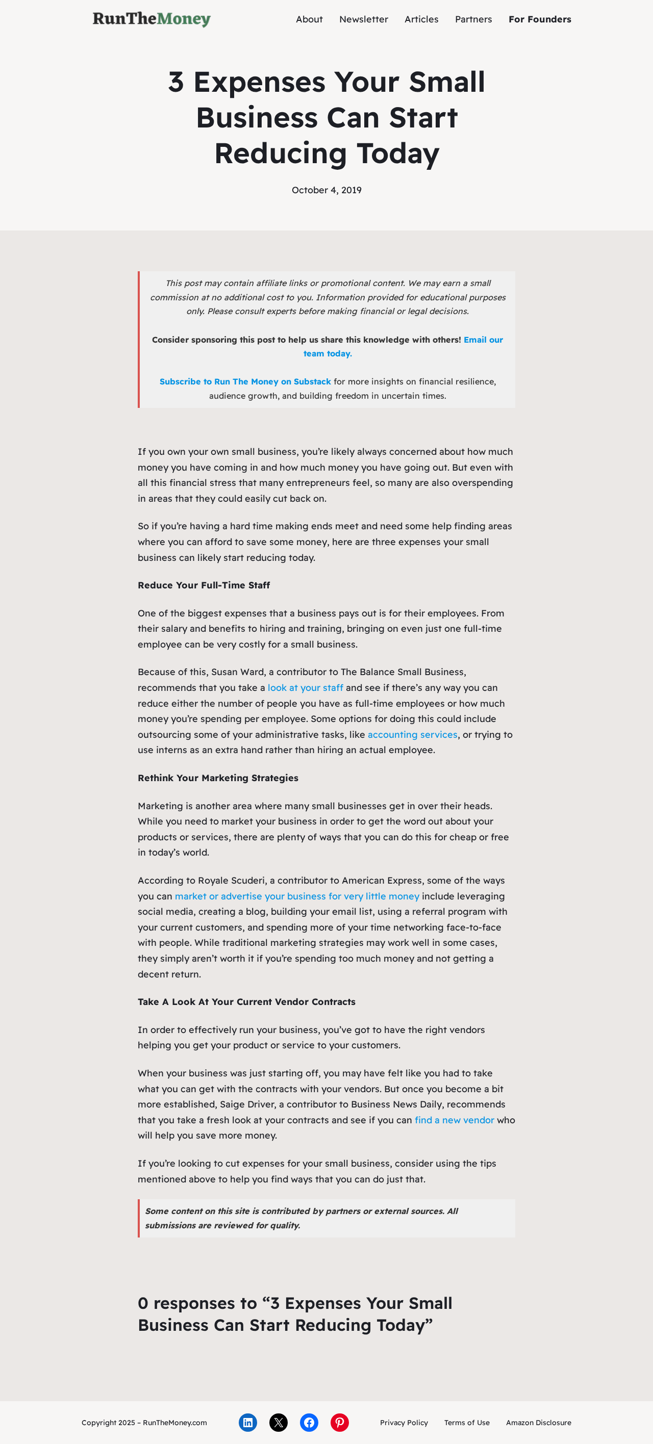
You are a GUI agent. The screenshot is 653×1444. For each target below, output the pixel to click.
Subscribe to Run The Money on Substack (245, 381)
